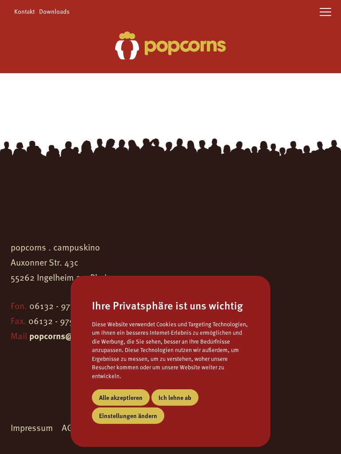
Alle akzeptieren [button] (121, 397)
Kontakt (24, 11)
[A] (170, 46)
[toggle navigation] (325, 12)
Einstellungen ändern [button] (128, 415)
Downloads (54, 11)
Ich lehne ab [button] (175, 397)
